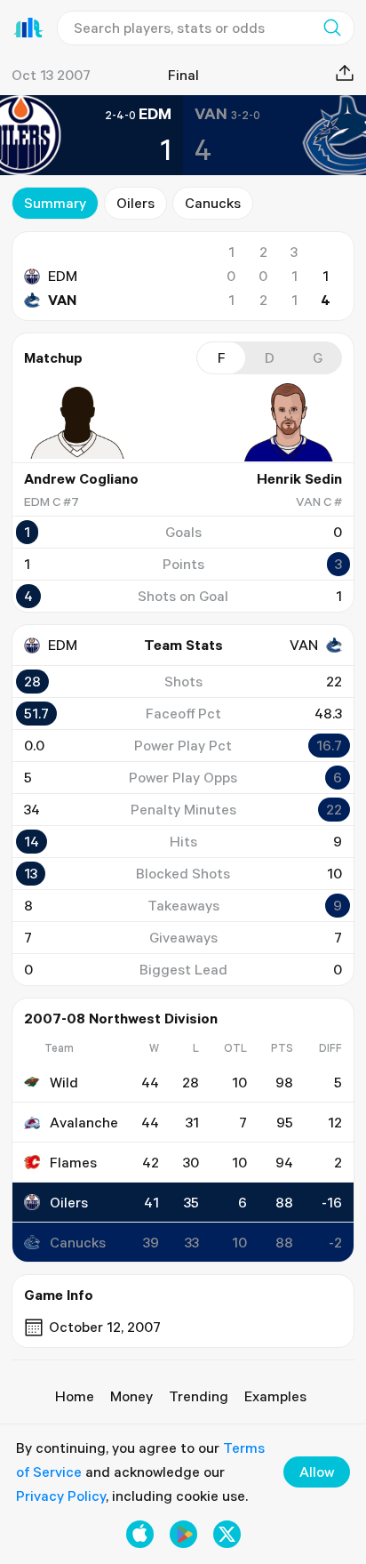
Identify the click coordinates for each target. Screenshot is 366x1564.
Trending (198, 1396)
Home (74, 1396)
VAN (62, 299)
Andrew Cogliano (81, 478)
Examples (275, 1396)
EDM (62, 275)
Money (131, 1396)
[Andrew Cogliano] (77, 422)
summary (55, 203)
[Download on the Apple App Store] (140, 1534)
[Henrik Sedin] (288, 422)
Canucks (213, 203)
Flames (73, 1162)
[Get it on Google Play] (183, 1534)
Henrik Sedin (299, 478)
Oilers (135, 203)
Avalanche (84, 1122)
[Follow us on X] (227, 1534)
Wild (64, 1082)
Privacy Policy (61, 1495)
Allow (316, 1471)
